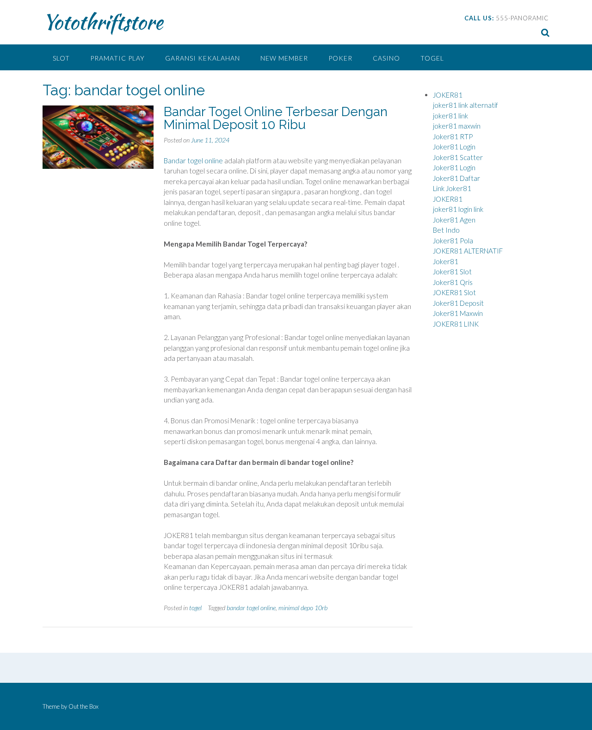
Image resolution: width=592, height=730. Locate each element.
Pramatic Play (117, 58)
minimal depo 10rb (302, 608)
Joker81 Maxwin (458, 313)
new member (284, 58)
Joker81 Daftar (456, 178)
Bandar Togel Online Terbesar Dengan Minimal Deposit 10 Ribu (276, 118)
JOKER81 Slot (454, 292)
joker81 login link (458, 209)
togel (432, 58)
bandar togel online (251, 608)
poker (340, 58)
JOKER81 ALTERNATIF (468, 251)
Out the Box (83, 706)
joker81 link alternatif (465, 105)
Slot (61, 58)
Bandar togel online (193, 160)
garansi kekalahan (202, 58)
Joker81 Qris (453, 282)
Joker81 (445, 261)
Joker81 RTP (453, 136)
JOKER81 (447, 95)
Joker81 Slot (452, 271)
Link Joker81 (452, 188)
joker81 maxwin (457, 126)
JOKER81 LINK (456, 324)
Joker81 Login (454, 146)
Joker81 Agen (454, 220)
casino (386, 58)
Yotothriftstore (103, 22)
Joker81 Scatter (458, 157)
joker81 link (450, 115)
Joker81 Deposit (458, 303)
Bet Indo (446, 230)
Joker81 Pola (453, 240)
